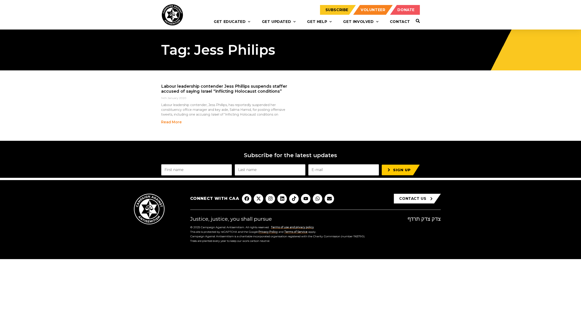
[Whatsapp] (317, 198)
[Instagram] (270, 198)
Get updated (276, 22)
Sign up (402, 170)
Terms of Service (296, 231)
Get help (317, 22)
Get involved (358, 22)
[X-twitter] (258, 198)
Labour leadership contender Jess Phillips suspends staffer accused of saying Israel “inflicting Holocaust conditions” (224, 89)
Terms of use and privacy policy (292, 227)
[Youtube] (305, 198)
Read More (171, 122)
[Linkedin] (282, 198)
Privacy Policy (268, 231)
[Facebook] (246, 198)
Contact (400, 22)
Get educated (230, 22)
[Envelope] (329, 198)
